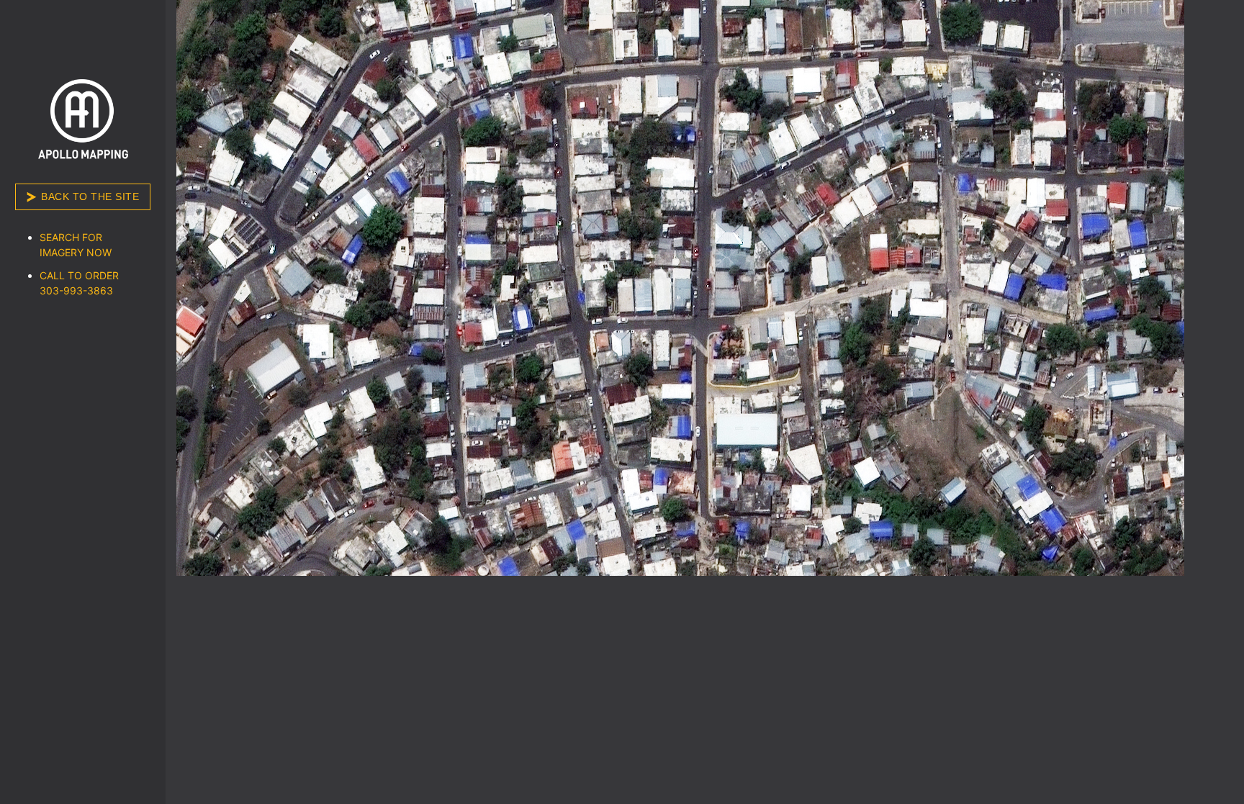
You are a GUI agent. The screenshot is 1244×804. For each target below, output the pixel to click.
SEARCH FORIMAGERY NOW (76, 244)
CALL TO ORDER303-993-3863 (79, 283)
